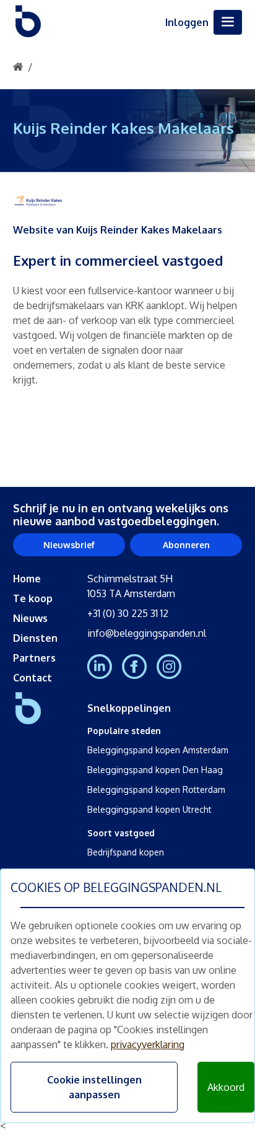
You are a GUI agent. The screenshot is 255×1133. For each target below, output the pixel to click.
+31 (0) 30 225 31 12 (127, 613)
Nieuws (30, 618)
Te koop (33, 598)
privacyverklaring (147, 1044)
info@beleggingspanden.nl (146, 633)
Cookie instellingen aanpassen (94, 1087)
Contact (32, 677)
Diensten (35, 638)
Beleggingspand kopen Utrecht (149, 809)
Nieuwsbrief (69, 545)
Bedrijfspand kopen (125, 852)
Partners (34, 658)
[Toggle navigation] (228, 22)
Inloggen (187, 22)
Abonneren (186, 545)
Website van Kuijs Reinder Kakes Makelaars (117, 230)
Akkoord (225, 1087)
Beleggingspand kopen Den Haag (155, 769)
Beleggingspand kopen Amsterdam (157, 750)
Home (27, 578)
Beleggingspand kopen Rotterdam (156, 789)
